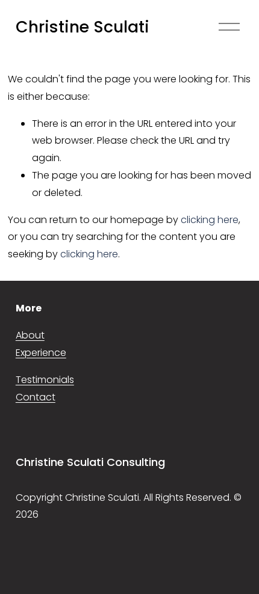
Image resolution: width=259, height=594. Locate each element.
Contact (35, 397)
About (30, 335)
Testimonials (45, 380)
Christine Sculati (82, 27)
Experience (41, 353)
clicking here (210, 220)
